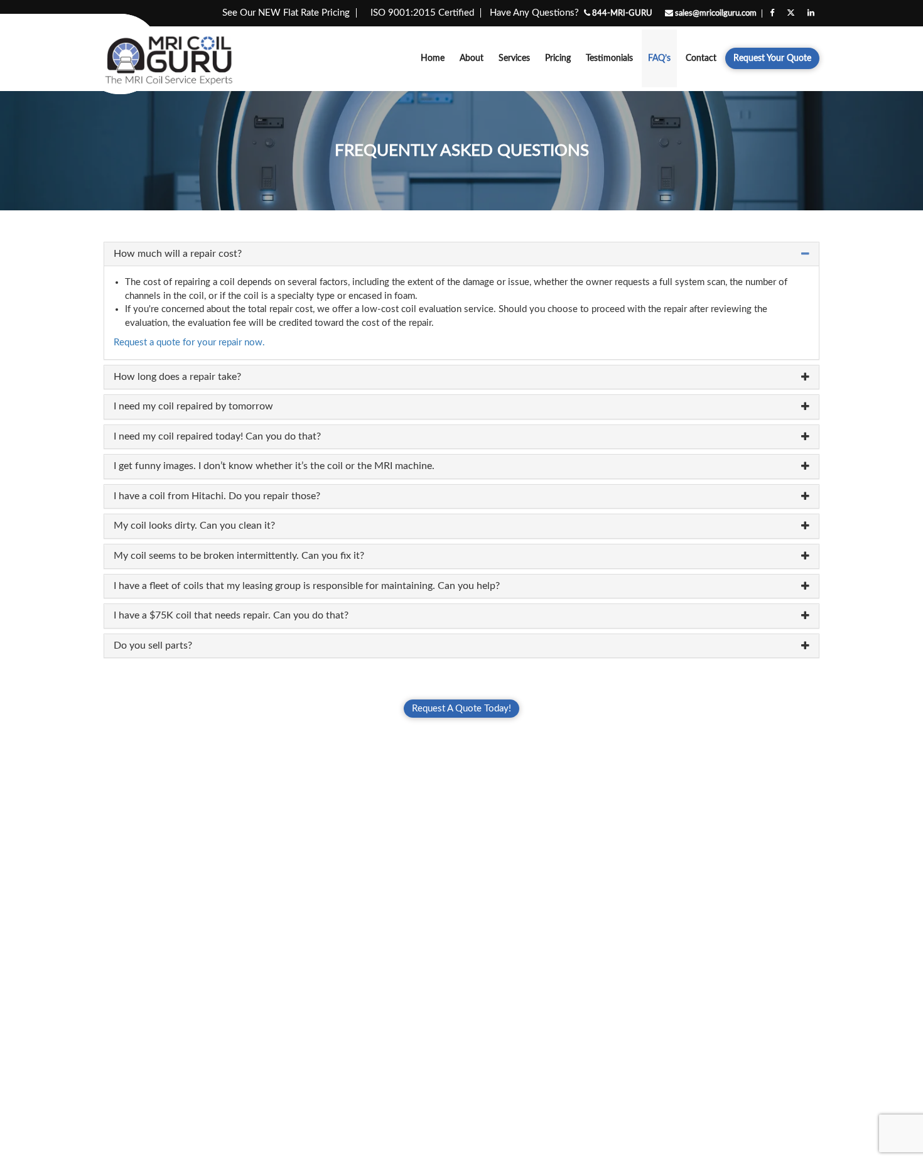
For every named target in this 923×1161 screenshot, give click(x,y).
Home (433, 58)
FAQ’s (659, 58)
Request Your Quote (772, 58)
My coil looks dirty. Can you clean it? (194, 526)
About (471, 58)
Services (514, 58)
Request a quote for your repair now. (189, 342)
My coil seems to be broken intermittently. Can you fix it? (239, 556)
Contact (701, 58)
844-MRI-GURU (621, 13)
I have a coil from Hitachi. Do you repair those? (217, 496)
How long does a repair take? (177, 377)
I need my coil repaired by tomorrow (193, 406)
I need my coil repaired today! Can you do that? (217, 436)
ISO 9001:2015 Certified (422, 13)
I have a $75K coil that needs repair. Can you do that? (231, 615)
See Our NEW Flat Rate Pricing (286, 13)
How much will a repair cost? (178, 254)
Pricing (558, 58)
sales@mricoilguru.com (715, 13)
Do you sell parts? (153, 645)
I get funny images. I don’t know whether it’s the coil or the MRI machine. (274, 466)
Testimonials (609, 58)
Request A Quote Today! (461, 708)
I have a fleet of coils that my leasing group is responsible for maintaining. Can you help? (307, 586)
